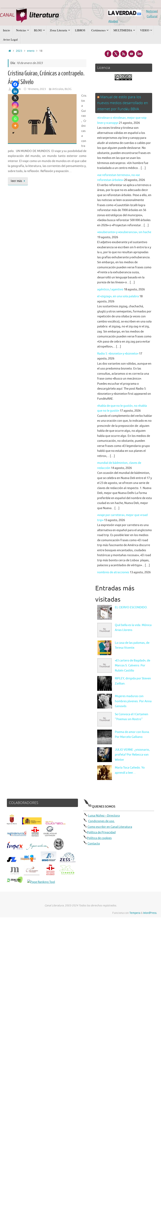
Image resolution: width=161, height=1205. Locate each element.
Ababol (113, 21)
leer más (16, 181)
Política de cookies (99, 838)
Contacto (94, 844)
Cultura (152, 16)
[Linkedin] (15, 91)
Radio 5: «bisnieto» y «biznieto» (117, 354)
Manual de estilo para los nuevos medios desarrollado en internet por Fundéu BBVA (122, 102)
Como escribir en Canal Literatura (110, 827)
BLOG (68, 89)
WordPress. (150, 913)
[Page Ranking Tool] (41, 882)
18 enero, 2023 (36, 89)
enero (30, 51)
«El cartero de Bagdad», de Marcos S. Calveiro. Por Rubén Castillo (132, 665)
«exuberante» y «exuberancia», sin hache (124, 232)
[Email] (15, 111)
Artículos (57, 89)
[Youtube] (131, 53)
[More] (15, 125)
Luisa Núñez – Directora (104, 816)
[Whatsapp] (15, 118)
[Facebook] (15, 84)
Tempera (134, 913)
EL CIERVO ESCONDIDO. (131, 607)
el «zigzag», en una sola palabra (118, 296)
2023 (19, 51)
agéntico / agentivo (110, 289)
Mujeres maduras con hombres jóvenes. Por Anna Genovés (133, 701)
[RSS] (123, 53)
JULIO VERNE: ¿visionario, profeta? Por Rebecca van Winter (132, 755)
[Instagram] (15, 105)
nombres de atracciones (113, 572)
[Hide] (13, 132)
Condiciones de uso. (101, 821)
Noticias (151, 11)
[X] (15, 98)
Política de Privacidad (101, 832)
